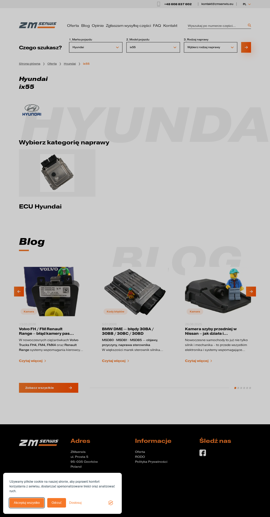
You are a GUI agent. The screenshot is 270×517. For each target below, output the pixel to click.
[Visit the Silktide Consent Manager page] (110, 503)
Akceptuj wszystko (27, 502)
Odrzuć (57, 502)
